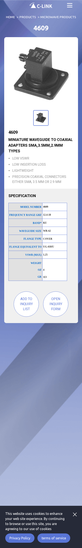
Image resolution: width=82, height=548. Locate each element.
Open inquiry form (55, 304)
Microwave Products (58, 17)
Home (10, 17)
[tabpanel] (41, 74)
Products (27, 17)
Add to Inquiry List (26, 304)
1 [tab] (40, 109)
